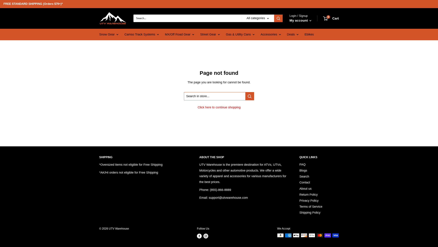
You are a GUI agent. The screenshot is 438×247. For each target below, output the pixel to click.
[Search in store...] (249, 96)
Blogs (303, 170)
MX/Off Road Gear (177, 34)
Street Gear (208, 34)
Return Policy (308, 194)
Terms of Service (310, 206)
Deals (291, 34)
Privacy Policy (309, 200)
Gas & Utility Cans (238, 34)
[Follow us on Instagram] (205, 235)
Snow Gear (107, 34)
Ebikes (309, 34)
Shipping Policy (309, 212)
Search (304, 176)
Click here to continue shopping (219, 107)
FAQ (302, 164)
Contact (304, 182)
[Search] (278, 18)
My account (299, 20)
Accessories (269, 34)
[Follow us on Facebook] (199, 235)
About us (305, 188)
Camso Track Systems (139, 34)
